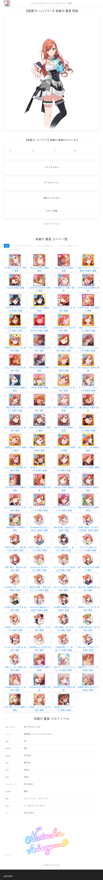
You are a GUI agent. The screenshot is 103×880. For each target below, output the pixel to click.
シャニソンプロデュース (68, 246)
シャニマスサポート (45, 246)
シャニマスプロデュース (23, 246)
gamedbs (8, 876)
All (6, 246)
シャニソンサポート (13, 250)
